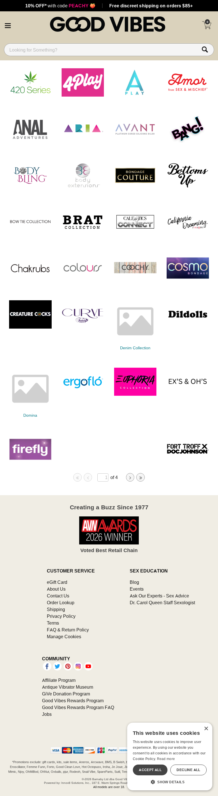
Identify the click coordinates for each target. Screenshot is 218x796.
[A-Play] (135, 95)
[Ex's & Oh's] (188, 394)
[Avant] (135, 141)
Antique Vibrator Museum (67, 687)
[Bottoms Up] (188, 188)
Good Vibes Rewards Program (73, 700)
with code (60, 5)
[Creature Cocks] (30, 327)
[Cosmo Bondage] (188, 280)
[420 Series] (30, 95)
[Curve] (83, 327)
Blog (134, 582)
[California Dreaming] (188, 234)
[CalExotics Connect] (135, 234)
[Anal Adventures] (30, 141)
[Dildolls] (188, 327)
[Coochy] (135, 280)
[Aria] (83, 141)
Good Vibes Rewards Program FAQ (78, 707)
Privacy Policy (61, 616)
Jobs (47, 714)
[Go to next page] (130, 477)
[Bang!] (188, 141)
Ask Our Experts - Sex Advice (159, 596)
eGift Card (57, 582)
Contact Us (58, 596)
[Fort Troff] (188, 461)
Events (137, 589)
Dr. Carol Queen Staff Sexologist (162, 602)
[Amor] (188, 95)
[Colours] (83, 280)
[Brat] (83, 234)
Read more (166, 759)
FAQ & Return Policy (68, 630)
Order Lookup (60, 602)
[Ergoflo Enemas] (83, 394)
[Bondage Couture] (135, 188)
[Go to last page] (140, 477)
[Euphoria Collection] (135, 394)
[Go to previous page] (88, 477)
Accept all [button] (150, 770)
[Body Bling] (30, 188)
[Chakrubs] (30, 280)
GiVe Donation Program (66, 694)
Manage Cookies (64, 636)
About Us (56, 589)
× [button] (206, 729)
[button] (7, 25)
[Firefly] (30, 462)
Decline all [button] (188, 770)
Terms (53, 623)
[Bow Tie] (30, 234)
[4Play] (83, 95)
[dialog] (169, 756)
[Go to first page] (77, 477)
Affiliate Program (59, 680)
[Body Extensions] (83, 188)
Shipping (56, 609)
